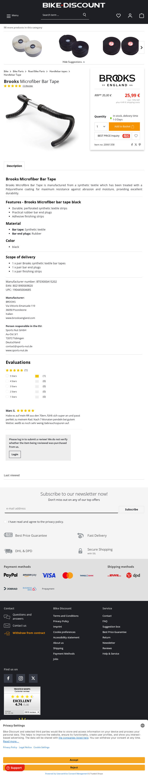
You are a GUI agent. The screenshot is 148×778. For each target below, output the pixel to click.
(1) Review (28, 85)
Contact (107, 616)
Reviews (107, 648)
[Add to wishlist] (136, 136)
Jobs (55, 659)
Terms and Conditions (65, 616)
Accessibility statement (66, 637)
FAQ (105, 621)
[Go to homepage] (74, 5)
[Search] (84, 14)
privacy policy (54, 522)
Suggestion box (111, 626)
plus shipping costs (128, 102)
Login (15, 454)
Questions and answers (22, 616)
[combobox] (60, 14)
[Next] (141, 47)
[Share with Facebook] (131, 144)
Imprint (57, 626)
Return (106, 637)
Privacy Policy (61, 621)
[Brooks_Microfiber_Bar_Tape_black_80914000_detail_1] (43, 122)
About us (58, 643)
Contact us (19, 625)
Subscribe (131, 509)
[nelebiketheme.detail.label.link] (27, 46)
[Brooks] (117, 80)
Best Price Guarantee (114, 632)
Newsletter (109, 643)
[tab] (14, 166)
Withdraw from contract (29, 633)
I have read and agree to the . (36, 522)
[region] (74, 45)
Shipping (58, 648)
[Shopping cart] (140, 15)
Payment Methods (64, 653)
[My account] (130, 15)
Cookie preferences (64, 632)
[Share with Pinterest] (139, 144)
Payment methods (17, 567)
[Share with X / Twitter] (135, 144)
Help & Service (111, 653)
